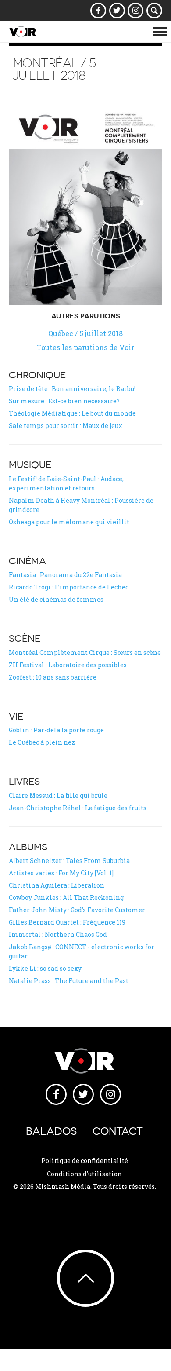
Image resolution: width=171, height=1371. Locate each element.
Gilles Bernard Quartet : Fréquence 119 (67, 922)
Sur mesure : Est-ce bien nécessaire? (64, 401)
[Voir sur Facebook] (98, 10)
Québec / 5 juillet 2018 (85, 333)
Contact (118, 1131)
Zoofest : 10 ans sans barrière (52, 677)
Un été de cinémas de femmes (56, 599)
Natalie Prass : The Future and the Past (68, 980)
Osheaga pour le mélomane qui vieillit (69, 522)
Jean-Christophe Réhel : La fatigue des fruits (77, 808)
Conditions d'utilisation (84, 1174)
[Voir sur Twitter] (116, 10)
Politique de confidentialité (84, 1160)
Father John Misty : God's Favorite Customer (77, 910)
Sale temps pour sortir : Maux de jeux (65, 425)
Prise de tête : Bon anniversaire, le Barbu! (72, 388)
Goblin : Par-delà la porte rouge (56, 730)
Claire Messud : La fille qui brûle (58, 795)
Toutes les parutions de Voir (85, 347)
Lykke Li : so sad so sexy (45, 968)
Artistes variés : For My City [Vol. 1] (61, 873)
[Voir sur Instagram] (135, 10)
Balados (51, 1131)
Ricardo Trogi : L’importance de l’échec (68, 587)
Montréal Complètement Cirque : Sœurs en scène (85, 652)
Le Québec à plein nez (42, 742)
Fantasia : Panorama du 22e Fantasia (65, 574)
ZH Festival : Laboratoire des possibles (68, 665)
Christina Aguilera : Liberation (56, 885)
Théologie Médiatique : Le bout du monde (72, 413)
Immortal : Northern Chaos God (58, 934)
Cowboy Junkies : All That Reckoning (66, 897)
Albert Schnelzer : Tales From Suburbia (69, 860)
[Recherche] (154, 10)
